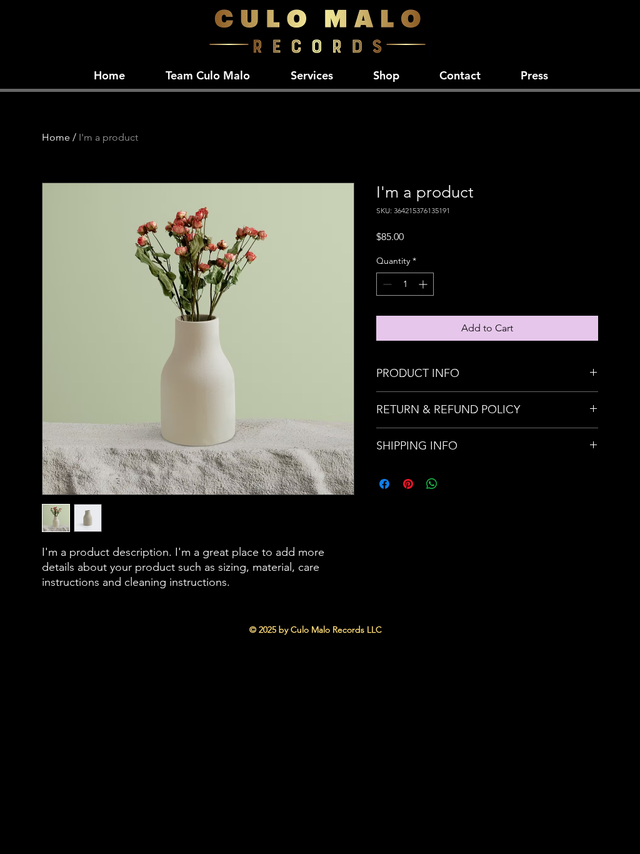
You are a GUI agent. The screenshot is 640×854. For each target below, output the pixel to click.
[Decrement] (386, 284)
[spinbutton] (405, 284)
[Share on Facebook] (384, 483)
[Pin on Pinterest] (408, 483)
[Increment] (424, 284)
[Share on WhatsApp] (431, 483)
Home (56, 137)
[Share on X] (455, 483)
